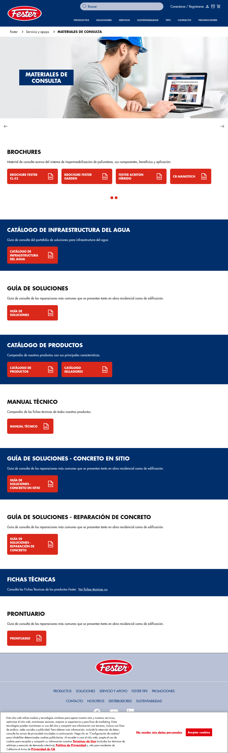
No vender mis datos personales (159, 732)
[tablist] (114, 202)
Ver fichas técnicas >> (93, 589)
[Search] (85, 6)
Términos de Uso (84, 741)
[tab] (112, 197)
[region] (114, 732)
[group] (114, 188)
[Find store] (213, 6)
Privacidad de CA (43, 749)
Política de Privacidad (71, 745)
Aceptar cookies (199, 732)
